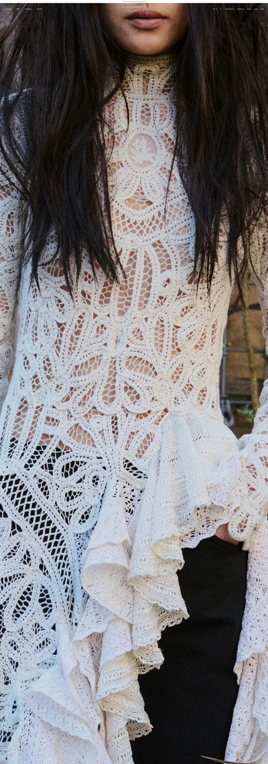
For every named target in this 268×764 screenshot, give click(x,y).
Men (18, 9)
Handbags (28, 9)
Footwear (40, 9)
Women (9, 9)
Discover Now (134, 389)
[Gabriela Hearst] (134, 9)
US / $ (215, 9)
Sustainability (229, 9)
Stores (249, 9)
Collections (240, 9)
